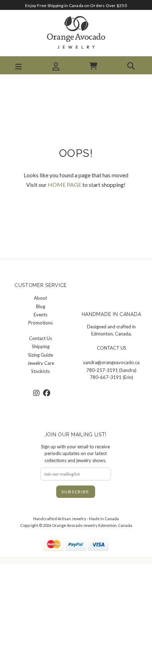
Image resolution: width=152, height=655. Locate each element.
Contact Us (40, 338)
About (40, 298)
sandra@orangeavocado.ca (111, 362)
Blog (40, 306)
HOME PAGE (64, 184)
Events (40, 314)
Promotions (40, 323)
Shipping (40, 346)
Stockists (40, 371)
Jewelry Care (40, 363)
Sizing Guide (40, 355)
